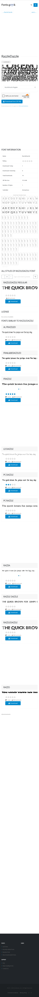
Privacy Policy (23, 992)
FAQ (4, 963)
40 (7, 277)
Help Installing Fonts (8, 966)
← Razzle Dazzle (7, 12)
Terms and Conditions (23, 106)
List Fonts (5, 946)
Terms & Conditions (13, 992)
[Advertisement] (19, 34)
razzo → (34, 12)
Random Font (6, 952)
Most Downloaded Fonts (9, 955)
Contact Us (6, 968)
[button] (19, 389)
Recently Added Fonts (8, 949)
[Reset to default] (35, 277)
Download (14, 301)
